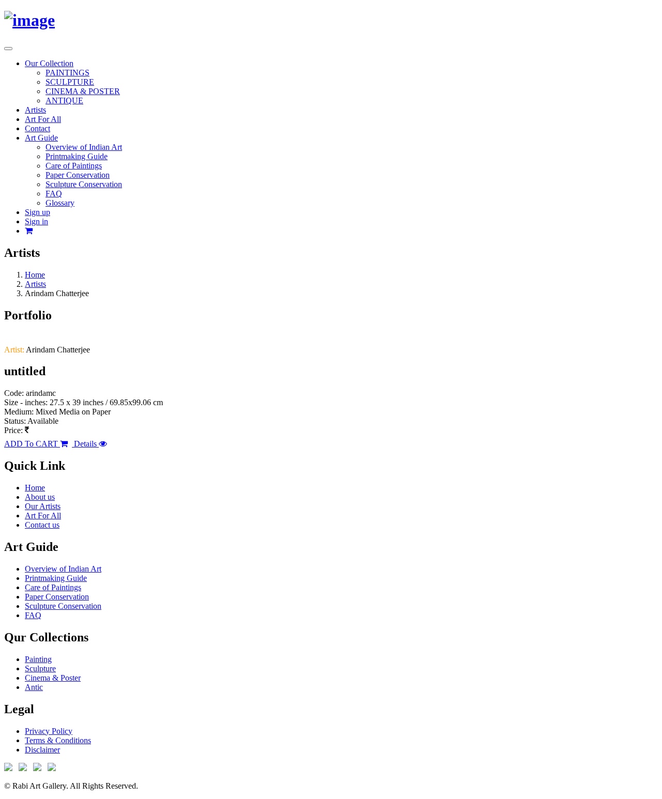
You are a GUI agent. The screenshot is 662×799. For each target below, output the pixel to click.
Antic (34, 687)
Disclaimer (42, 749)
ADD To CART (32, 443)
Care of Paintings (74, 165)
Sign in (36, 221)
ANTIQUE (64, 100)
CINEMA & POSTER (83, 91)
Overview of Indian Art (84, 147)
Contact (37, 128)
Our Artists (43, 506)
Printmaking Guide (77, 156)
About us (40, 497)
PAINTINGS (67, 72)
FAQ (54, 193)
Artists (35, 109)
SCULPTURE (70, 82)
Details (85, 443)
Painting (38, 659)
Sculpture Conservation (84, 184)
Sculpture (40, 668)
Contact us (42, 524)
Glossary (60, 202)
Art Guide (41, 137)
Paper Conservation (78, 175)
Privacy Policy (48, 731)
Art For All (43, 119)
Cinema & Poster (53, 677)
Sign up (37, 212)
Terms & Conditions (58, 740)
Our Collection (49, 63)
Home (35, 274)
